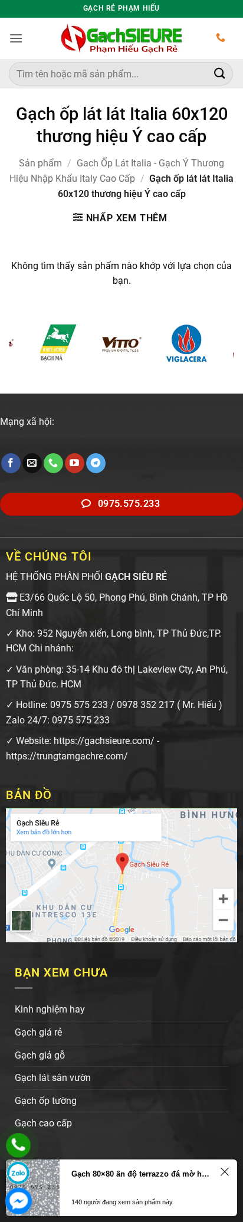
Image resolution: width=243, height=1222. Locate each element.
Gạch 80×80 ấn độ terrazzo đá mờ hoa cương (140, 1173)
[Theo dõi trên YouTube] (74, 463)
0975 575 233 (79, 704)
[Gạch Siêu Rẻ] (121, 38)
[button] (16, 38)
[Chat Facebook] (18, 1200)
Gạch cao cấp (43, 1123)
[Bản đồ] (121, 874)
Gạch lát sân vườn (53, 1077)
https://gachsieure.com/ (104, 740)
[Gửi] (220, 73)
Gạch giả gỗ (40, 1055)
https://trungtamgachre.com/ (67, 756)
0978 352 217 (146, 704)
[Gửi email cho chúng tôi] (32, 463)
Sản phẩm (40, 163)
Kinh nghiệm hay (50, 1009)
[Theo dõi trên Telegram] (96, 463)
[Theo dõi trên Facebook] (11, 463)
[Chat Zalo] (18, 1173)
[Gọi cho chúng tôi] (53, 463)
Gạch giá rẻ (38, 1032)
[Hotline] (18, 1145)
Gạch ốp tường (46, 1100)
